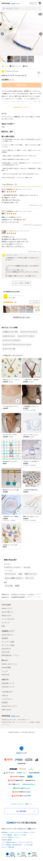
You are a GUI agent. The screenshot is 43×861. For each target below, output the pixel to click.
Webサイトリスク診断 (20, 835)
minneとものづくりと (9, 664)
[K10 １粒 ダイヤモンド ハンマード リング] (15, 233)
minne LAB (6, 652)
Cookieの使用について (23, 719)
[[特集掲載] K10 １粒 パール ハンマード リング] (16, 192)
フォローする (34, 302)
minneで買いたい (8, 612)
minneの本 (5, 674)
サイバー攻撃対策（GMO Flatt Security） (12, 845)
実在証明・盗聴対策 (7, 840)
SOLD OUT (21, 85)
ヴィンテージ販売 (8, 642)
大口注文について (8, 687)
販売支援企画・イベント (10, 655)
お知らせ (5, 695)
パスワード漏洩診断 (7, 835)
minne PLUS (6, 649)
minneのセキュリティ (9, 706)
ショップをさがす (8, 619)
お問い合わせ (6, 709)
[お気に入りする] (38, 72)
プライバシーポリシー (22, 722)
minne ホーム (5, 594)
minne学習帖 (6, 667)
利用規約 (5, 702)
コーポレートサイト (17, 804)
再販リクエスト (16, 66)
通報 (26, 66)
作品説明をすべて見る (20, 107)
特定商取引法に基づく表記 (21, 317)
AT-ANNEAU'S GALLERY (11, 71)
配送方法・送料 (7, 131)
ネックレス (27, 567)
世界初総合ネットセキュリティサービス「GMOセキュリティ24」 (19, 832)
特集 (3, 626)
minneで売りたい (8, 635)
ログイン (33, 3)
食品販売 (5, 638)
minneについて (7, 608)
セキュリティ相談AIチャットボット (11, 837)
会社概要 (31, 722)
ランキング (6, 622)
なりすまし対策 (28, 845)
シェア (6, 66)
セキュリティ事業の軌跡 (8, 847)
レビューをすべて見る (22, 283)
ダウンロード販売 (8, 645)
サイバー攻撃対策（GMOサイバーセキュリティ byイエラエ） (17, 842)
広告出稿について (8, 683)
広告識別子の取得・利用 (8, 722)
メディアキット (6, 724)
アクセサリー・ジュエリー (12, 567)
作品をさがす (6, 615)
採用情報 (37, 722)
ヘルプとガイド (7, 699)
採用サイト (28, 804)
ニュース (5, 671)
